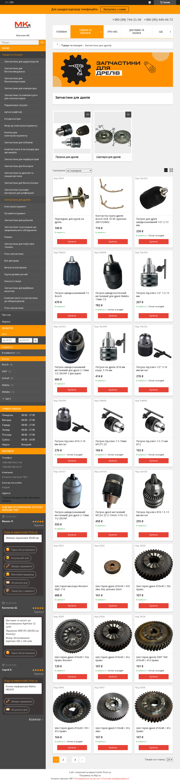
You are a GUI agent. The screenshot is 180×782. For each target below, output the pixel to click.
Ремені (8, 237)
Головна (61, 31)
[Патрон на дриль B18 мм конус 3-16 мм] (113, 346)
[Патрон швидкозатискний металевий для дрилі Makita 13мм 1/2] (113, 272)
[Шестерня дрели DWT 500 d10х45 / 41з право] (153, 636)
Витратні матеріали (15, 267)
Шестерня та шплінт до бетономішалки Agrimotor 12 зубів (21, 623)
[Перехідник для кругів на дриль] (72, 197)
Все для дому (11, 260)
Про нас (6, 314)
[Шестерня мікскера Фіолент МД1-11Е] (72, 565)
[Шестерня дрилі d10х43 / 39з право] (153, 565)
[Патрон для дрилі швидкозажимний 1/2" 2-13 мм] (153, 197)
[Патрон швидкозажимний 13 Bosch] (72, 272)
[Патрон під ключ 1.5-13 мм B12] (153, 420)
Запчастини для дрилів (17, 199)
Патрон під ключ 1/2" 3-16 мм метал (151, 369)
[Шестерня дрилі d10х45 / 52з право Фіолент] (72, 636)
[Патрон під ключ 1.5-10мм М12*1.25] (113, 420)
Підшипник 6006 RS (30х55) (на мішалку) (22, 632)
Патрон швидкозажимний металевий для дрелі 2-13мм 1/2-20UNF (72, 515)
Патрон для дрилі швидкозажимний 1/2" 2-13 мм (152, 222)
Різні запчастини (13, 253)
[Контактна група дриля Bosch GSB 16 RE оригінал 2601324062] (113, 194)
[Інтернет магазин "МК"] (23, 25)
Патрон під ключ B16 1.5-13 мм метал (152, 514)
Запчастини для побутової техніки (19, 245)
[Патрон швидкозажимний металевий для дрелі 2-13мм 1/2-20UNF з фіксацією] (72, 346)
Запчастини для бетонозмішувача (14, 70)
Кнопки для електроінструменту (15, 134)
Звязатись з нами (114, 9)
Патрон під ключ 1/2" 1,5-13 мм (152, 294)
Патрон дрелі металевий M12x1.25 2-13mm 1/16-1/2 (111, 514)
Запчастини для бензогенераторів (14, 80)
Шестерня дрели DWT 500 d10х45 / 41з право (152, 659)
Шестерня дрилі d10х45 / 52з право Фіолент (72, 659)
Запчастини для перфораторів (21, 159)
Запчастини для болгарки (18, 166)
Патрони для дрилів (67, 157)
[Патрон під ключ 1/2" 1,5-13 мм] (153, 272)
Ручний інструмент (15, 213)
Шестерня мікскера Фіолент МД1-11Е (71, 588)
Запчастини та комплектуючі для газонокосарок (20, 97)
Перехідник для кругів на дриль (69, 220)
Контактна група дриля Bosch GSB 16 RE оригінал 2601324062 (110, 219)
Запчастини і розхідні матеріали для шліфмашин (19, 191)
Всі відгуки (35, 719)
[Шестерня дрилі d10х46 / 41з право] (153, 707)
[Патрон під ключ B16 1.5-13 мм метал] (153, 491)
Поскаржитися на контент (88, 778)
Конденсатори (12, 118)
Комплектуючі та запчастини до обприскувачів (20, 299)
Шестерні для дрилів (108, 157)
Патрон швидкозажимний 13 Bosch (72, 294)
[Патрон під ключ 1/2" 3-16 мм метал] (153, 346)
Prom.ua (107, 772)
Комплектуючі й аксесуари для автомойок (21, 151)
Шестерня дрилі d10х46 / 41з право (153, 729)
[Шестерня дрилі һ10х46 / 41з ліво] (113, 707)
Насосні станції (12, 281)
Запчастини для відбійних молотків (19, 289)
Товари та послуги (12, 54)
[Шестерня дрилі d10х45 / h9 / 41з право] (72, 707)
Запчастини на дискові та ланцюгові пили (18, 174)
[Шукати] (42, 42)
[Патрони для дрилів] (72, 136)
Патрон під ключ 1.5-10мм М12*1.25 (110, 443)
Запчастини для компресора (20, 88)
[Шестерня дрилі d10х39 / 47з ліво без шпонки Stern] (113, 565)
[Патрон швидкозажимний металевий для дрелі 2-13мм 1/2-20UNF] (72, 491)
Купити (72, 241)
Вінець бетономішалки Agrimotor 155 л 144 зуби (19, 639)
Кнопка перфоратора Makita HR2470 (21, 688)
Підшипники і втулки (15, 105)
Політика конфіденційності (115, 778)
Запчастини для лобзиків (18, 142)
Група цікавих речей (16, 274)
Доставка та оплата (136, 32)
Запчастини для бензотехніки (21, 182)
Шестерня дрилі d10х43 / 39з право (153, 588)
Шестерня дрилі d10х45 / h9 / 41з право (72, 729)
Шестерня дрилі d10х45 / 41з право (112, 659)
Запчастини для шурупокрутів (21, 61)
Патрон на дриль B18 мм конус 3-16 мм (110, 369)
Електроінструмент (15, 206)
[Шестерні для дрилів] (112, 136)
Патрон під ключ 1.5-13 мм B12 (152, 443)
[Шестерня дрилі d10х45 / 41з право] (113, 636)
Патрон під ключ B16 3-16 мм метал (70, 443)
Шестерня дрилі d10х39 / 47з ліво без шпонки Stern (112, 588)
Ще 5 (8, 398)
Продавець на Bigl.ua (90, 775)
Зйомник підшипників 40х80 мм (22, 538)
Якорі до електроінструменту (20, 125)
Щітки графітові (13, 111)
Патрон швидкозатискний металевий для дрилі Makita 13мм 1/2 (112, 296)
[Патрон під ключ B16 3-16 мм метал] (72, 420)
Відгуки (6, 321)
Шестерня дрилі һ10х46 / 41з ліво (112, 729)
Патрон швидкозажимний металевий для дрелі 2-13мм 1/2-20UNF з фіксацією (72, 370)
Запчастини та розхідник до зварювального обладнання (20, 228)
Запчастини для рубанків (18, 220)
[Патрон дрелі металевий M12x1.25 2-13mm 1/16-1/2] (113, 491)
